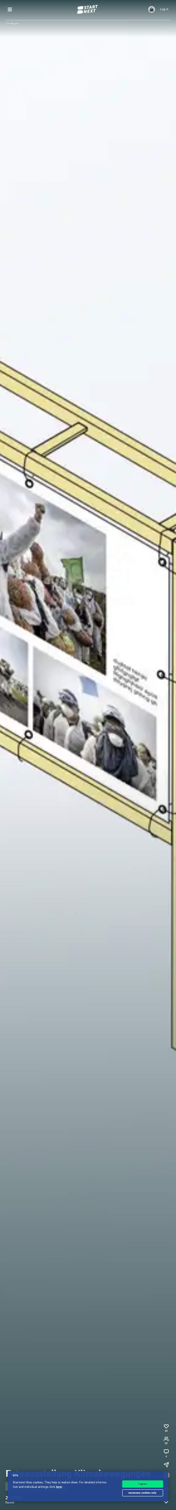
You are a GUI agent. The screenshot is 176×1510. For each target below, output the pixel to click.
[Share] (166, 1465)
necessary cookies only (142, 1493)
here (59, 1487)
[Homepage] (88, 9)
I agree (143, 1484)
